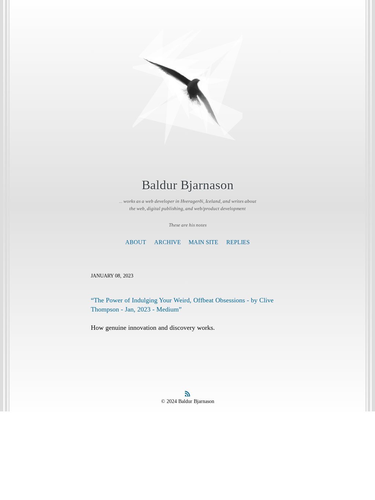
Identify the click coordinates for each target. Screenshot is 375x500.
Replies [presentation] (238, 242)
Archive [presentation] (167, 242)
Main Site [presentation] (203, 242)
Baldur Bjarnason (188, 185)
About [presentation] (135, 242)
